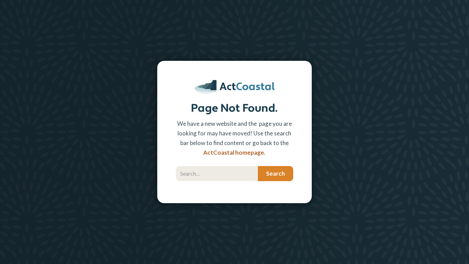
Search (185, 162)
